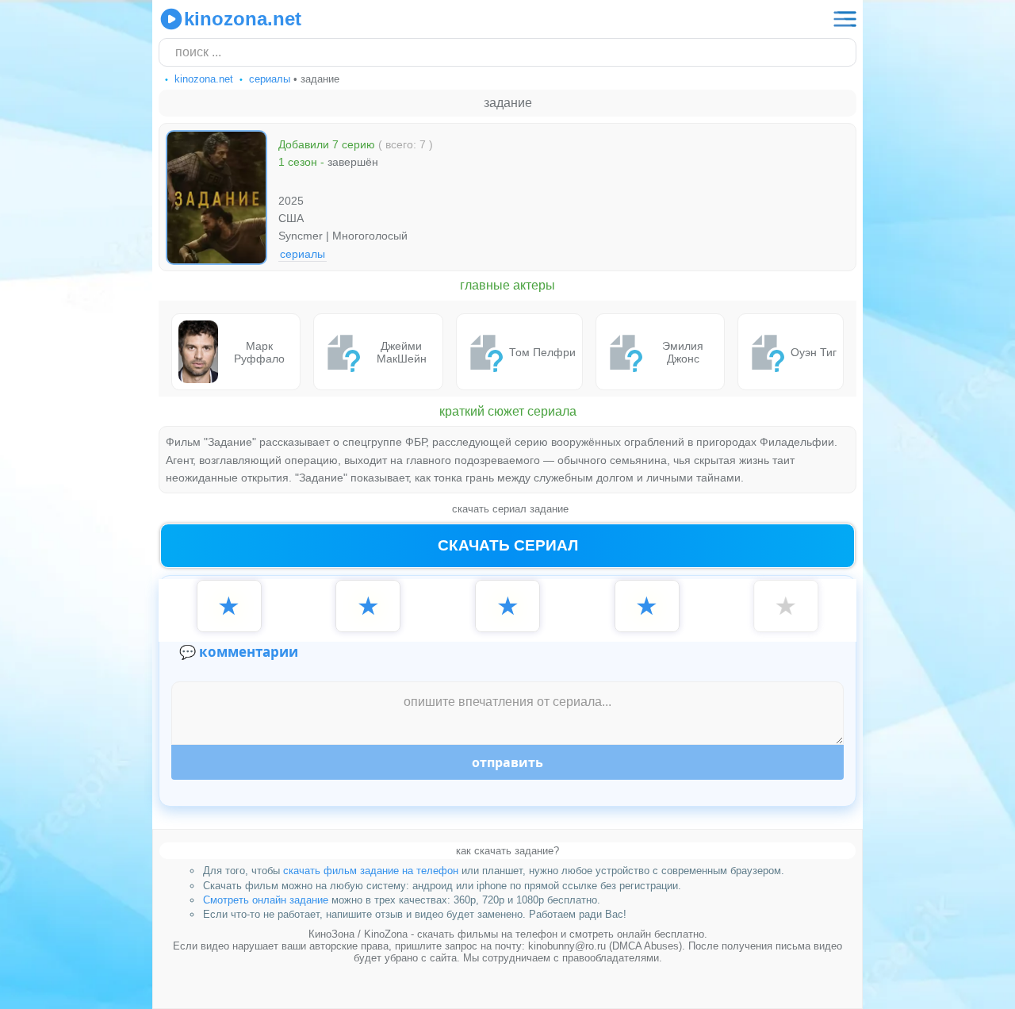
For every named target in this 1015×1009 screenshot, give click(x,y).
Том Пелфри (542, 352)
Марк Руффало (259, 352)
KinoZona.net (242, 18)
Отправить (507, 762)
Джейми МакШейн (402, 352)
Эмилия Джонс (682, 352)
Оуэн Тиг (814, 352)
